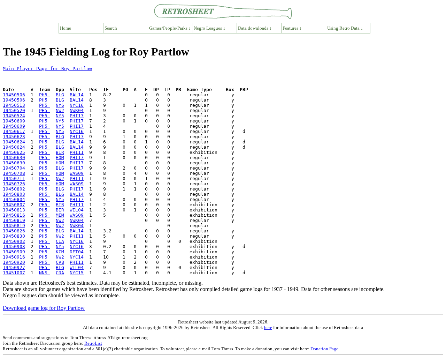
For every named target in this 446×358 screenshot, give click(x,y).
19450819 (14, 220)
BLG (60, 94)
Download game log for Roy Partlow (44, 308)
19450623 (14, 136)
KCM (60, 251)
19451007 (14, 272)
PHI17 (77, 115)
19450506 (14, 94)
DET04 (77, 251)
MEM (60, 215)
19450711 (14, 178)
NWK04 (77, 110)
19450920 (14, 262)
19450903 (14, 246)
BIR (60, 152)
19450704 (14, 168)
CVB (60, 262)
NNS (44, 272)
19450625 (14, 152)
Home (65, 28)
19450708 (14, 173)
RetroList (93, 343)
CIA (60, 241)
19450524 (14, 115)
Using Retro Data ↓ (345, 28)
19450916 (14, 257)
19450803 (14, 194)
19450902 (14, 241)
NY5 (60, 115)
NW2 (60, 110)
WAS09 (77, 173)
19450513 (14, 105)
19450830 (14, 236)
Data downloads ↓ (255, 28)
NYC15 (77, 272)
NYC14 (77, 257)
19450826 (14, 230)
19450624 (14, 141)
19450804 (14, 199)
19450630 (14, 157)
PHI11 (77, 152)
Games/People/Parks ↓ (170, 28)
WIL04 (77, 209)
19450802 (14, 189)
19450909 (14, 251)
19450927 (14, 267)
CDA (60, 272)
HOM (60, 157)
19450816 (14, 215)
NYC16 (77, 105)
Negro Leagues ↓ (209, 28)
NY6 (60, 105)
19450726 (14, 183)
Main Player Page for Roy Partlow (47, 68)
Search (111, 28)
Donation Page (324, 348)
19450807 (14, 204)
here (268, 327)
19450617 (14, 131)
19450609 (14, 121)
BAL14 (77, 94)
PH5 (44, 94)
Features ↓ (292, 28)
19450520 (14, 110)
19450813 (14, 209)
